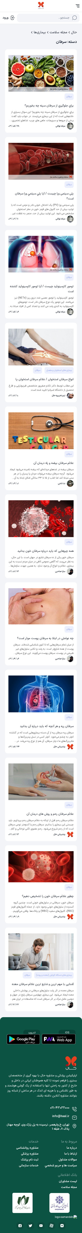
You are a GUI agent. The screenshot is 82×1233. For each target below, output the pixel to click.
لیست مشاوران (68, 1181)
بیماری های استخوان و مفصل (59, 370)
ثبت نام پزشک (29, 1160)
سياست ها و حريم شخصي (61, 1166)
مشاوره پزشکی (29, 1154)
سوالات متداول (68, 1160)
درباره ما (72, 1148)
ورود (5, 18)
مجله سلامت (58, 32)
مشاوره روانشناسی (27, 1148)
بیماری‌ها (40, 32)
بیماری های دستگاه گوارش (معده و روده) (54, 975)
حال (74, 32)
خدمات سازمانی (28, 1166)
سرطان (69, 96)
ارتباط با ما (70, 1154)
